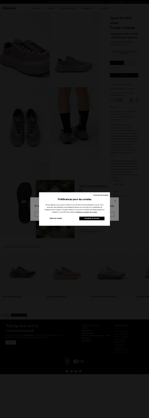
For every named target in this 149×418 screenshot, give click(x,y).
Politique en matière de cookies (86, 212)
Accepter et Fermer (91, 218)
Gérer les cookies (56, 218)
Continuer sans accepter (100, 195)
